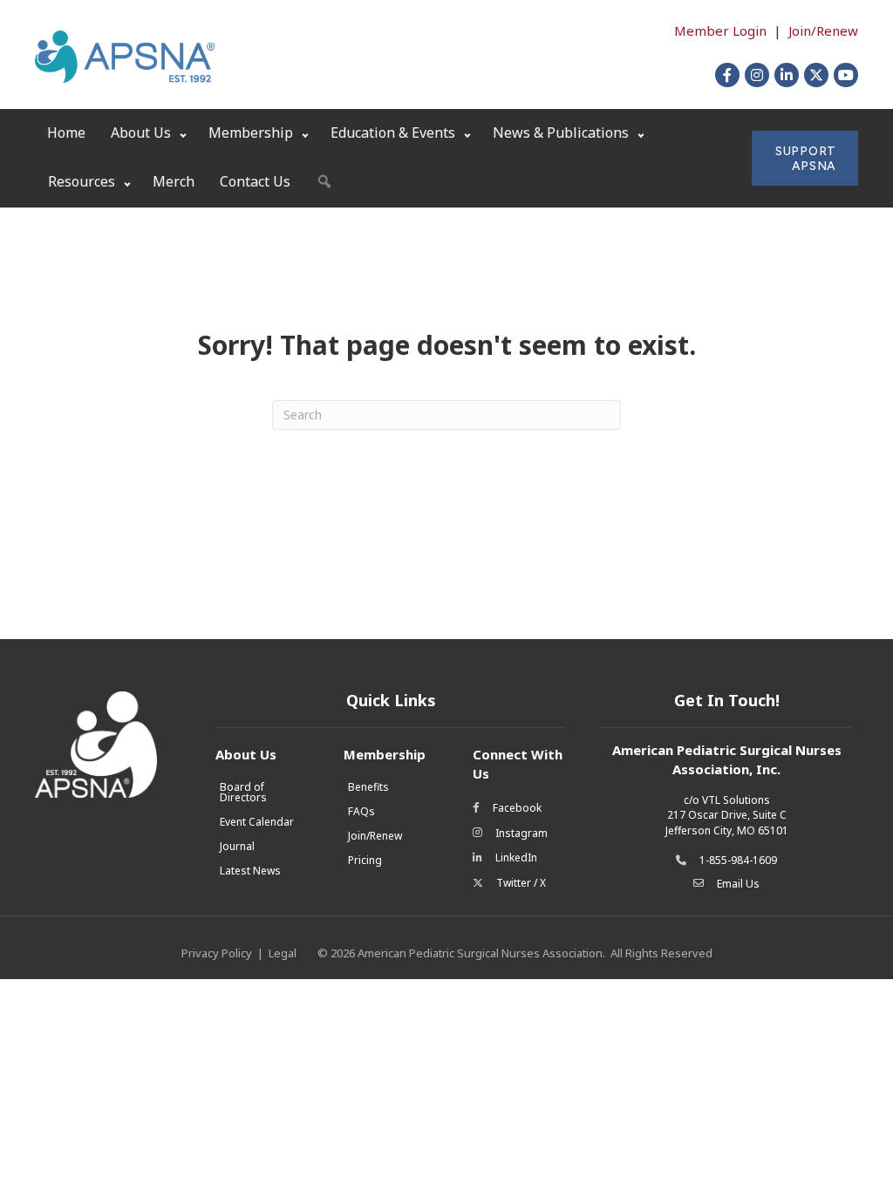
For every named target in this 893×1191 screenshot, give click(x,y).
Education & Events (393, 132)
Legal (283, 953)
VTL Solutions (736, 800)
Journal (237, 846)
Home (66, 132)
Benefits (368, 786)
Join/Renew (823, 30)
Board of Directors (243, 792)
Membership (250, 132)
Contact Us (255, 181)
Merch (173, 181)
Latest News (250, 870)
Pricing (365, 860)
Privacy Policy (216, 953)
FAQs (361, 811)
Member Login (720, 30)
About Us (141, 132)
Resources (81, 181)
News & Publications (561, 132)
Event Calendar (257, 821)
